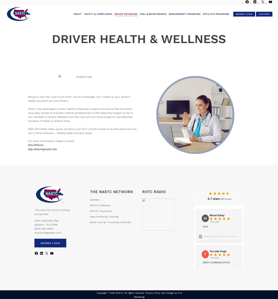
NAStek (94, 199)
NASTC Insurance (101, 211)
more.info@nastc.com (48, 232)
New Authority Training (104, 216)
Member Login (244, 14)
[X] (263, 3)
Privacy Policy (152, 293)
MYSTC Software (100, 205)
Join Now (264, 14)
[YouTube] (270, 3)
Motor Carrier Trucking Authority (110, 222)
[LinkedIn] (255, 3)
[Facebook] (247, 3)
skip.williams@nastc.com (42, 149)
